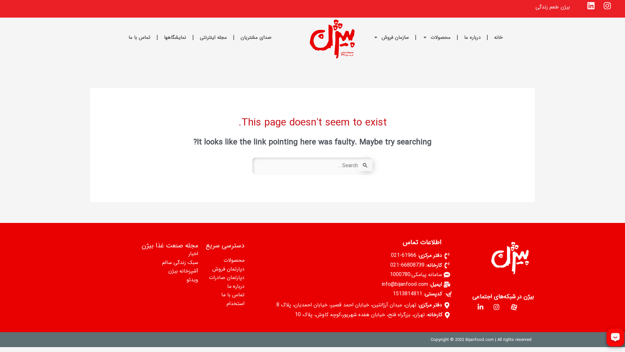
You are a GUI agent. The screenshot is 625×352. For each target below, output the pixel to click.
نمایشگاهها (175, 37)
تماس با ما (139, 37)
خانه (498, 37)
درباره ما (472, 37)
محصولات (441, 37)
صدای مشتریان (256, 37)
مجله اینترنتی (213, 37)
